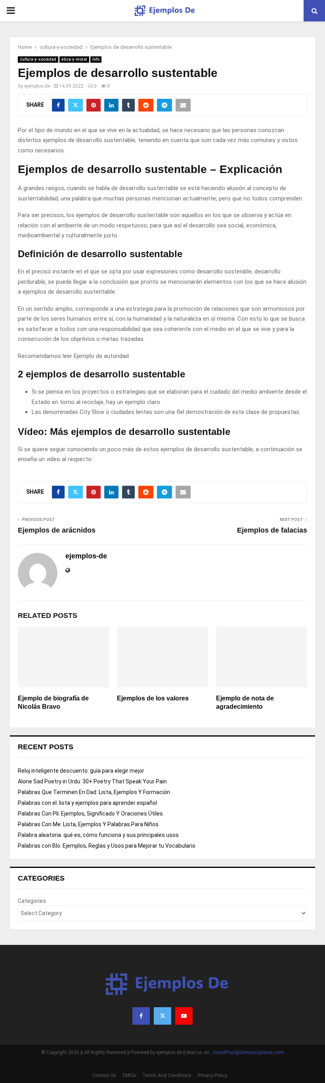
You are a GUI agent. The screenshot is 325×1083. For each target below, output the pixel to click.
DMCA (129, 1075)
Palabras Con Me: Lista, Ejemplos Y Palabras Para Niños (88, 824)
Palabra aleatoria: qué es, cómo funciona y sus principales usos (98, 835)
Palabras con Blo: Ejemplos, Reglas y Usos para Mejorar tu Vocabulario (106, 846)
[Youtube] (184, 1016)
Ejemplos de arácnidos (57, 530)
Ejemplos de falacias (272, 530)
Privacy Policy (212, 1075)
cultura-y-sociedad (38, 59)
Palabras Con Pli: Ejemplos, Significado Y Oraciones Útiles (90, 813)
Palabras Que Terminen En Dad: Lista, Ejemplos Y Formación (94, 792)
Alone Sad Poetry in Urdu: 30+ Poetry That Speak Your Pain (92, 781)
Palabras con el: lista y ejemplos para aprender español (87, 803)
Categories (32, 901)
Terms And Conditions (166, 1075)
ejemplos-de (37, 86)
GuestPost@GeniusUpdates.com (248, 1052)
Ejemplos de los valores (153, 698)
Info (95, 59)
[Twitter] (162, 1016)
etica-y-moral (74, 59)
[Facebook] (141, 1016)
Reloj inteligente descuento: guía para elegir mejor (81, 771)
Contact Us (104, 1075)
